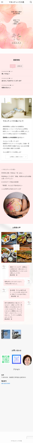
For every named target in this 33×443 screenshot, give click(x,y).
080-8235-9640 (5, 383)
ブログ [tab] (12, 66)
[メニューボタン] (2, 2)
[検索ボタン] (31, 2)
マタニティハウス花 (16, 2)
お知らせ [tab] (19, 66)
